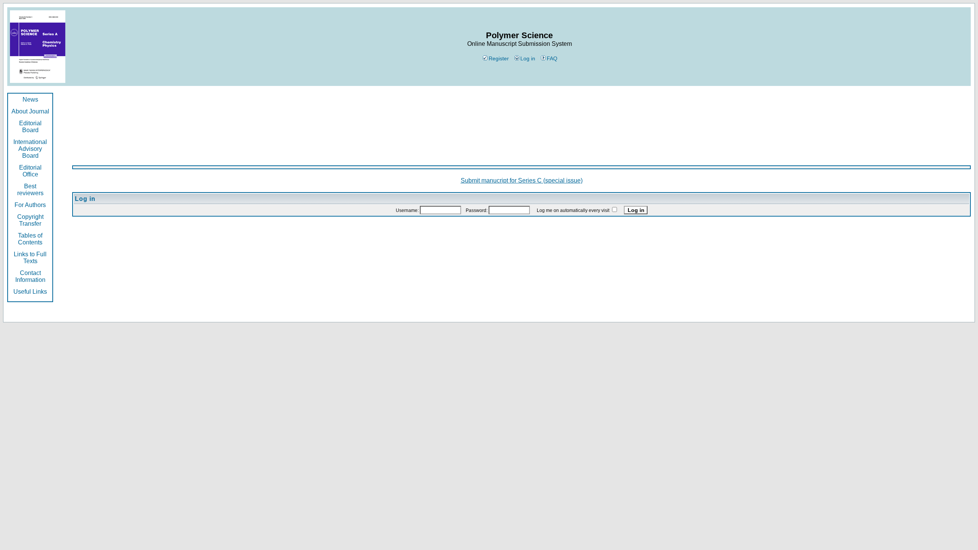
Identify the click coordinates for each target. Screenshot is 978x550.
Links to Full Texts (30, 257)
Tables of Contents (30, 239)
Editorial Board (30, 126)
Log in (527, 58)
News (30, 99)
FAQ (552, 58)
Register (499, 58)
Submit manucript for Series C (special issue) (522, 180)
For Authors (30, 205)
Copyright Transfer (30, 220)
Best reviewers (30, 189)
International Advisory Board (30, 149)
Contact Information (30, 276)
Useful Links (30, 291)
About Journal (30, 111)
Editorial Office (30, 171)
